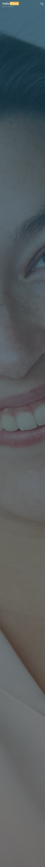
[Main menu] (41, 4)
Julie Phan (10, 3)
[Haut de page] (36, 858)
